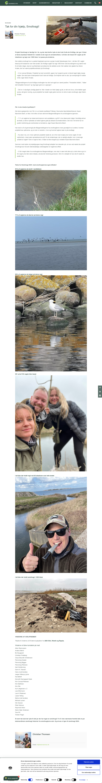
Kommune (88, 3)
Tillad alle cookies (89, 762)
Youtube (100, 392)
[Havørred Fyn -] (13, 2)
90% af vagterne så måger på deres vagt (28, 274)
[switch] (46, 780)
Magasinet (69, 3)
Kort (35, 3)
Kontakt (78, 3)
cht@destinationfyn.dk (20, 35)
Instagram (100, 396)
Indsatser (56, 3)
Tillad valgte (88, 767)
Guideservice (44, 3)
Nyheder (27, 3)
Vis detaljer (82, 780)
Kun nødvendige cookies (89, 772)
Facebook (100, 388)
